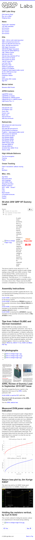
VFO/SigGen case (7, 109)
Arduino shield (6, 150)
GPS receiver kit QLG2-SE (9, 134)
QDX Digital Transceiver (8, 47)
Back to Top (29, 536)
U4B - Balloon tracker (8, 52)
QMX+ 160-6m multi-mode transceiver (12, 40)
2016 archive (5, 33)
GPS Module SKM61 (8, 137)
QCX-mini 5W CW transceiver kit (11, 44)
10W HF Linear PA (7, 61)
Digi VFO (4, 81)
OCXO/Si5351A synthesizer (10, 130)
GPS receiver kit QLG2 (8, 58)
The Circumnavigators (8, 156)
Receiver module (6, 74)
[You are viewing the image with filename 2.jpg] (13, 357)
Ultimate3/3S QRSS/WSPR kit (10, 51)
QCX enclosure (6, 116)
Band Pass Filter (6, 65)
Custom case (5, 113)
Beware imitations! (7, 185)
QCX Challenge (6, 180)
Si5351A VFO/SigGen (8, 68)
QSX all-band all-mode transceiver (11, 125)
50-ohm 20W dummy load (9, 72)
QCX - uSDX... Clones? (8, 187)
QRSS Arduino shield (8, 143)
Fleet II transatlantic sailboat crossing (12, 166)
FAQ (3, 189)
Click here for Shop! (7, 14)
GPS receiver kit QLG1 (8, 135)
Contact (4, 196)
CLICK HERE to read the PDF (10, 395)
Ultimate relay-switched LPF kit (11, 56)
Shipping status (6, 18)
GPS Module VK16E (8, 141)
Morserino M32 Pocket (8, 87)
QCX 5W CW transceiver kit (10, 128)
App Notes (5, 177)
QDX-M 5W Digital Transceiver (10, 49)
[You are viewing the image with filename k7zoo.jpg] (14, 522)
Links (3, 191)
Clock (3, 77)
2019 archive (5, 28)
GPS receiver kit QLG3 (8, 59)
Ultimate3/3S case (7, 108)
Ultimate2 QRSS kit (7, 144)
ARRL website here (12, 402)
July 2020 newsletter (8, 26)
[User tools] (30, 209)
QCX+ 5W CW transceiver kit (10, 45)
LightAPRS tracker (7, 94)
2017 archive (5, 32)
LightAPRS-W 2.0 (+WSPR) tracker (12, 99)
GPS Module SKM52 (8, 139)
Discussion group (7, 178)
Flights (4, 160)
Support (4, 198)
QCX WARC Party (7, 182)
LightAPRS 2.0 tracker (8, 96)
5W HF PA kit (6, 127)
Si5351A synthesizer (8, 66)
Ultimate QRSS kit (7, 146)
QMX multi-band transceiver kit (10, 42)
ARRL (20, 391)
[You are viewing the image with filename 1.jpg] (13, 353)
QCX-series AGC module (9, 79)
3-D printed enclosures (8, 194)
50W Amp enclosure (7, 118)
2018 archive (5, 30)
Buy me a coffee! (7, 16)
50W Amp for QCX (7, 54)
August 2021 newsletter (8, 24)
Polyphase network (7, 75)
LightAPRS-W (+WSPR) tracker (11, 97)
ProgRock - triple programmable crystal (13, 132)
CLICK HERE (6, 298)
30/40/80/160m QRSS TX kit (10, 148)
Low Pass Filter (6, 63)
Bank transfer (6, 193)
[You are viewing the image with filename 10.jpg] (10, 241)
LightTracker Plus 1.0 (8, 101)
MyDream (4, 170)
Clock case (5, 111)
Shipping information (7, 184)
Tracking (4, 158)
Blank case (5, 115)
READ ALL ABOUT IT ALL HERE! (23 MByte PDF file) (17, 343)
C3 (3, 168)
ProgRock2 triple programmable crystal (13, 70)
